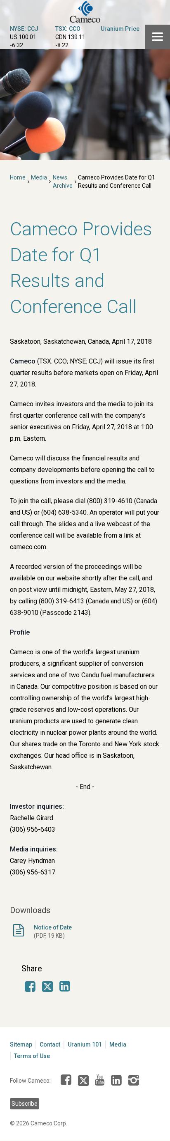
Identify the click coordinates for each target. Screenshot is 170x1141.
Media (39, 177)
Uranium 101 (85, 1044)
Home (18, 177)
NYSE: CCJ (24, 28)
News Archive (63, 181)
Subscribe (25, 1103)
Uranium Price (120, 28)
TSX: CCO (67, 28)
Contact (50, 1044)
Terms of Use (32, 1056)
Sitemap (21, 1044)
